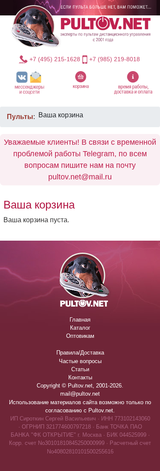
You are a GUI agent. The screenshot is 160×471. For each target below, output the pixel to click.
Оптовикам (80, 336)
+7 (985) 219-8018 (114, 59)
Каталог (80, 328)
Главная (80, 319)
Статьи (80, 369)
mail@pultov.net (80, 394)
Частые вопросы (80, 361)
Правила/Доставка (80, 352)
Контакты (80, 377)
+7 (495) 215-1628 (54, 59)
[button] (29, 82)
